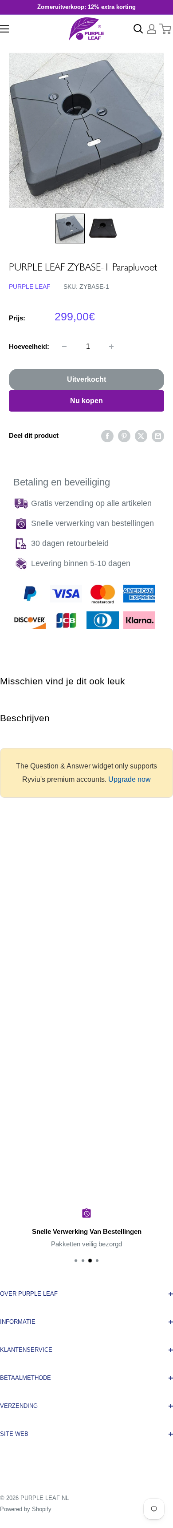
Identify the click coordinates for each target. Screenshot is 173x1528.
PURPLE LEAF (30, 286)
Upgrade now (129, 779)
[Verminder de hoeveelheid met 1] (64, 346)
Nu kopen (86, 400)
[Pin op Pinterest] (124, 435)
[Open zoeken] (138, 29)
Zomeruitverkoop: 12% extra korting (86, 7)
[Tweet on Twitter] (141, 435)
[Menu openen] (4, 28)
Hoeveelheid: (29, 346)
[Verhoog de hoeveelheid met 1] (111, 346)
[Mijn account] (151, 29)
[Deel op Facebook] (107, 435)
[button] (70, 228)
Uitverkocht (86, 379)
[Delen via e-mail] (158, 435)
